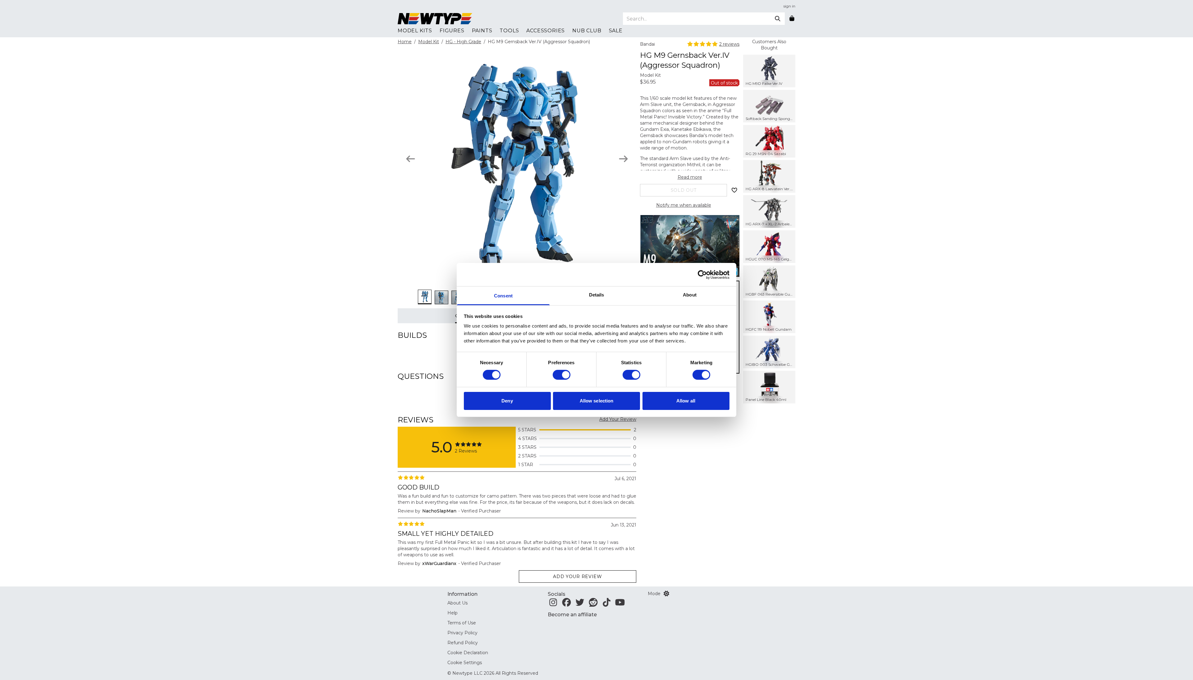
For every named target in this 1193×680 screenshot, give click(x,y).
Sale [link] (616, 31)
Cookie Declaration (467, 652)
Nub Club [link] (586, 31)
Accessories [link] (545, 31)
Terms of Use (461, 623)
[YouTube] (620, 604)
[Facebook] (566, 604)
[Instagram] (553, 604)
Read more (690, 177)
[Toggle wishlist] (734, 190)
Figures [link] (452, 31)
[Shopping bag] (792, 18)
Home (405, 41)
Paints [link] (482, 31)
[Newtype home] (435, 18)
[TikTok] (606, 604)
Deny (507, 400)
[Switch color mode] (666, 593)
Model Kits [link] (415, 31)
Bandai (647, 44)
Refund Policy (462, 643)
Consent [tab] (503, 295)
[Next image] (623, 159)
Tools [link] (509, 31)
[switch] (561, 375)
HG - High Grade (463, 41)
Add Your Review (617, 419)
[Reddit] (593, 604)
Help (452, 613)
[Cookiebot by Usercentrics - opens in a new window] (702, 274)
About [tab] (690, 294)
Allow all (685, 400)
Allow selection (597, 400)
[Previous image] (410, 159)
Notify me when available (683, 205)
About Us (457, 603)
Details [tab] (596, 294)
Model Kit (428, 41)
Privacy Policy (462, 633)
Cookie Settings (464, 662)
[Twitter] (579, 604)
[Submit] (777, 18)
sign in (789, 6)
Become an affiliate (572, 615)
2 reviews (729, 44)
